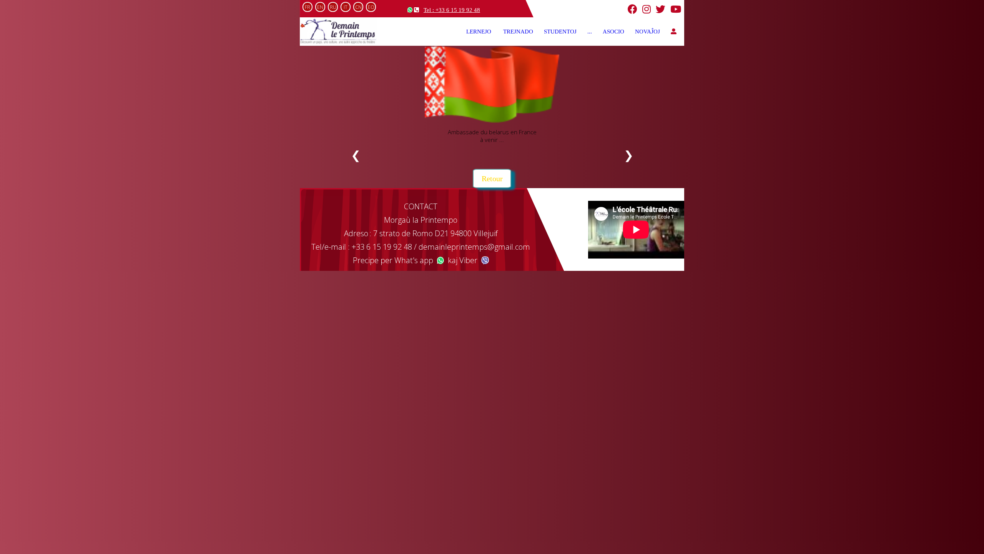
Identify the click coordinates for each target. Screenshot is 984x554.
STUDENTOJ (560, 31)
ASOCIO (613, 31)
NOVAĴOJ (647, 31)
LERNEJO (479, 31)
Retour (492, 178)
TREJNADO (518, 31)
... (589, 31)
